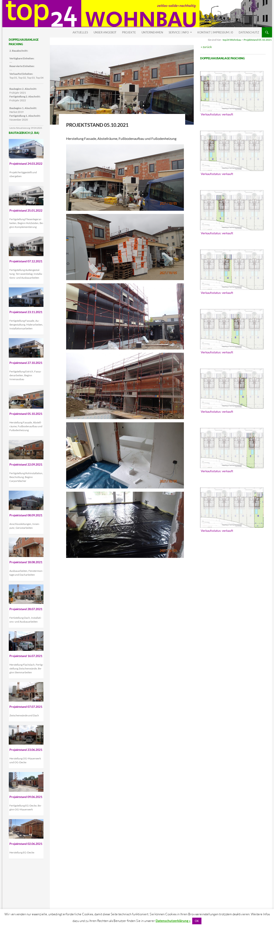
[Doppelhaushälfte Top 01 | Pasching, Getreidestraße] (232, 91)
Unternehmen (152, 32)
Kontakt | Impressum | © (215, 32)
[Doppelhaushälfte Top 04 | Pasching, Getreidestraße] (232, 269)
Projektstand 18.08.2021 (25, 562)
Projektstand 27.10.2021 (25, 362)
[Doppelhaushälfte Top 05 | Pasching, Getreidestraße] (232, 329)
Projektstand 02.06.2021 (25, 843)
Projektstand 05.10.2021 (258, 39)
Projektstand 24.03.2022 (25, 163)
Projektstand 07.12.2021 (25, 261)
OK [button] (197, 921)
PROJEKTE (129, 32)
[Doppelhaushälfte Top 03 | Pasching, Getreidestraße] (232, 210)
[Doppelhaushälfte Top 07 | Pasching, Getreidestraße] (232, 448)
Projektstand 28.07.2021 (25, 609)
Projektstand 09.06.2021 (25, 797)
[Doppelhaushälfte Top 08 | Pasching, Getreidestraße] (232, 507)
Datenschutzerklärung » (173, 921)
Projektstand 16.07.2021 (25, 656)
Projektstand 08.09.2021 (25, 515)
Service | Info (179, 32)
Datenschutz (249, 32)
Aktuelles (80, 32)
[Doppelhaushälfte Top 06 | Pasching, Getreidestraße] (232, 389)
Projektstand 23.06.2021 (25, 749)
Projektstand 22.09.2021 (25, 464)
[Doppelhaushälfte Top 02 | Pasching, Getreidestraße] (232, 151)
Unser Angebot (105, 32)
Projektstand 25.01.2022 (25, 210)
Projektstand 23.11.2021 (25, 312)
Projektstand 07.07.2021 (25, 706)
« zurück (206, 47)
